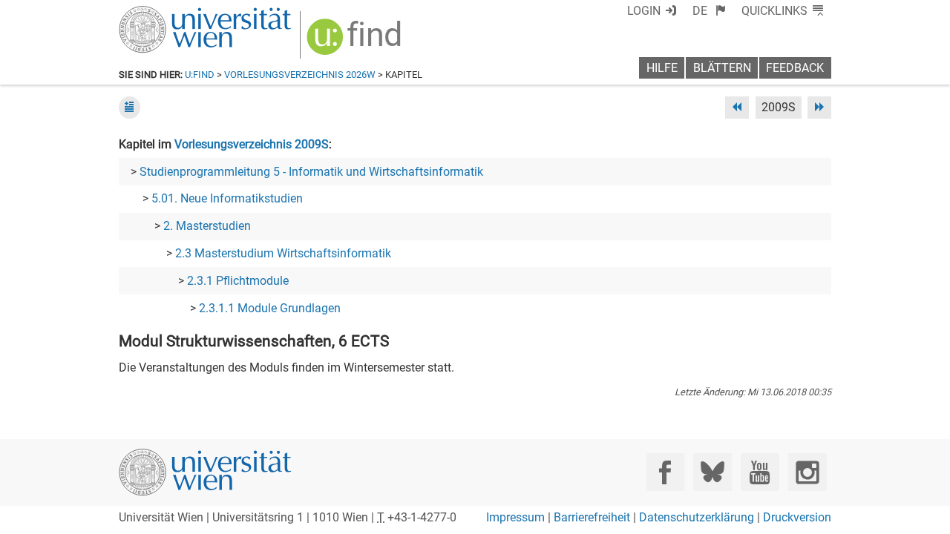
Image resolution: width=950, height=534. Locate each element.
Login (644, 11)
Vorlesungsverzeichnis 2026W (300, 74)
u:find (199, 74)
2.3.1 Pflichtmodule (238, 281)
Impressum (515, 517)
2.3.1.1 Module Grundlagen (270, 308)
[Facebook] (665, 472)
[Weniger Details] (129, 107)
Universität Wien (170, 13)
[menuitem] (709, 11)
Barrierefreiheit (592, 517)
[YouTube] (760, 472)
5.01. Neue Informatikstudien (227, 198)
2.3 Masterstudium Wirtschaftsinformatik (283, 253)
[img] (356, 42)
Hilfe (662, 68)
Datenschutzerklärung (696, 517)
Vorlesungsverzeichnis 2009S (251, 144)
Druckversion (797, 517)
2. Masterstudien (207, 226)
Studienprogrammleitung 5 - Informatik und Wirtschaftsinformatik (311, 172)
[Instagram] (807, 472)
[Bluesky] (712, 472)
